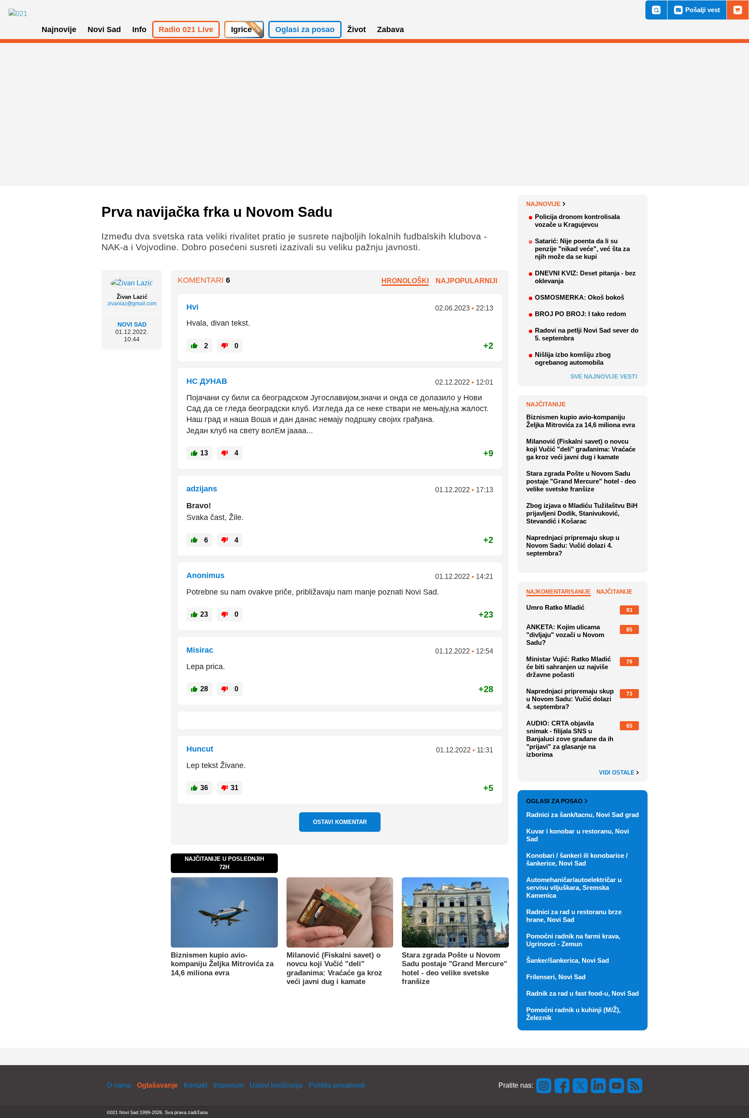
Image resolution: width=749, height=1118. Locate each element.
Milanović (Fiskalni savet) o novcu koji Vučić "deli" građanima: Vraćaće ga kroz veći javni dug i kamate (334, 968)
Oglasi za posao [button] (305, 29)
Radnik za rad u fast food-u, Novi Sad (582, 993)
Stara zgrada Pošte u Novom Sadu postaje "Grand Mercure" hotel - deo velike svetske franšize (454, 968)
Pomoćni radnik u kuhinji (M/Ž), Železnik (573, 1013)
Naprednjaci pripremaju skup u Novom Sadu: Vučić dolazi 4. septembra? (572, 545)
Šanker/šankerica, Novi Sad (567, 960)
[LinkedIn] (598, 1085)
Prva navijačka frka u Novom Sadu (216, 212)
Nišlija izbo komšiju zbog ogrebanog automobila (573, 358)
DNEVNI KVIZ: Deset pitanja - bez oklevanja (585, 276)
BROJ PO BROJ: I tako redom (580, 313)
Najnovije (543, 204)
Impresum (228, 1085)
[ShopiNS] (738, 10)
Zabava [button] (390, 29)
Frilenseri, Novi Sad (556, 977)
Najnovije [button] (59, 29)
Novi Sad (132, 324)
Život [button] (356, 29)
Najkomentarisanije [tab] (558, 591)
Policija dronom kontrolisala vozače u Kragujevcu (577, 220)
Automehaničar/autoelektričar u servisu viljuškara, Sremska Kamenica (574, 887)
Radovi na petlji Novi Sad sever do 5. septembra (586, 334)
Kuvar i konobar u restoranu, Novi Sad (577, 835)
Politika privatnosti (337, 1085)
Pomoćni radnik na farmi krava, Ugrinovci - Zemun (573, 940)
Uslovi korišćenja (276, 1085)
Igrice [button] (241, 29)
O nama (119, 1085)
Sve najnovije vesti (603, 376)
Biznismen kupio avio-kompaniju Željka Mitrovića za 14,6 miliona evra (222, 964)
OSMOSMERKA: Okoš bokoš (579, 297)
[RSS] (634, 1085)
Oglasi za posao (554, 801)
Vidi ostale (617, 773)
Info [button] (139, 29)
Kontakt (195, 1085)
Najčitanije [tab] (614, 591)
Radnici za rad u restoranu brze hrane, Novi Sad (574, 915)
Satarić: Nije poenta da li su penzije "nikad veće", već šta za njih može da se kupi (582, 248)
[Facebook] (562, 1085)
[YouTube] (617, 1085)
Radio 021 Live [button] (186, 29)
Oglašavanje (157, 1085)
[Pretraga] (656, 10)
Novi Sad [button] (104, 29)
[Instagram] (544, 1085)
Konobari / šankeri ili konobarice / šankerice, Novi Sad (577, 859)
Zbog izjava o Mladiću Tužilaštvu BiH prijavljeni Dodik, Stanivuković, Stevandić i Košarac (582, 513)
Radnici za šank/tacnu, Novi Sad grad (582, 814)
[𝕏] (580, 1085)
